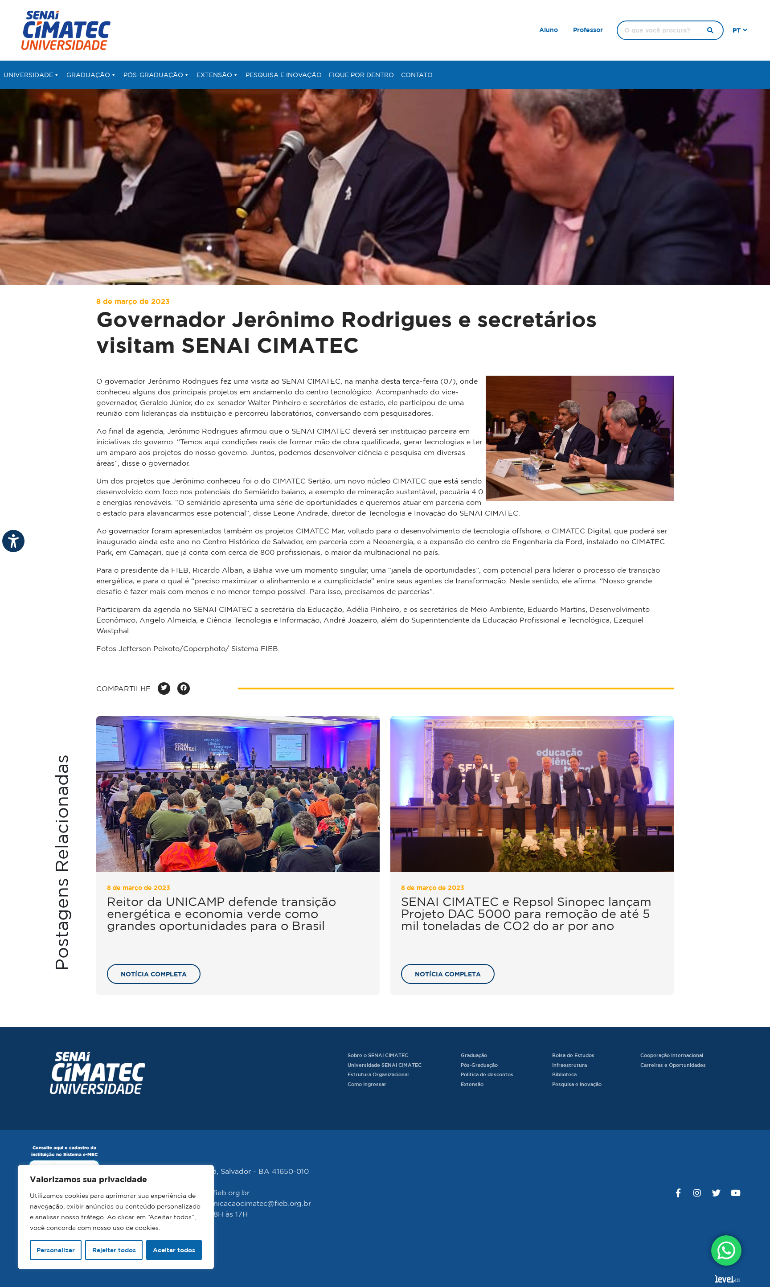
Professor (588, 29)
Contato (417, 74)
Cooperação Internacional (671, 1055)
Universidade (28, 74)
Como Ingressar (367, 1084)
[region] (116, 1217)
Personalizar (56, 1250)
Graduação (88, 74)
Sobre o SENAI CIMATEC (378, 1055)
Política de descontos (487, 1074)
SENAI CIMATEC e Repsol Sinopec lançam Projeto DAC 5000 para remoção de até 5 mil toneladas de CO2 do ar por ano (526, 914)
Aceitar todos (174, 1250)
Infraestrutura (569, 1065)
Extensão (214, 74)
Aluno (548, 29)
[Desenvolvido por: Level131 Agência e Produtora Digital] (727, 1278)
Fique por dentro (361, 74)
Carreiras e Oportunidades (673, 1065)
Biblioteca (564, 1074)
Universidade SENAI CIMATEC (385, 1065)
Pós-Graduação (153, 74)
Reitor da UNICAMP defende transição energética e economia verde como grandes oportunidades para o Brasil (221, 914)
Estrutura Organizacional (378, 1074)
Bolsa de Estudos (573, 1055)
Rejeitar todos (114, 1250)
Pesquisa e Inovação (284, 74)
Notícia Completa (154, 974)
